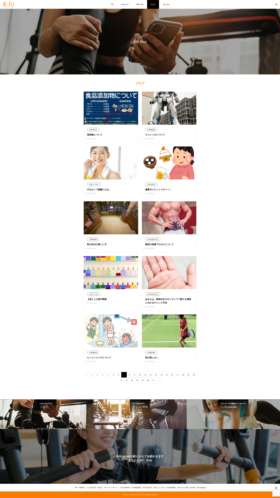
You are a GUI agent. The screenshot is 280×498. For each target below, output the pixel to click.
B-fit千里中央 (151, 184)
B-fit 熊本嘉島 (171, 487)
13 (156, 375)
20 (194, 375)
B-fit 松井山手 (147, 487)
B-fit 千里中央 (125, 487)
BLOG (153, 4)
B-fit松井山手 (93, 129)
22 (127, 380)
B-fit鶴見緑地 (93, 352)
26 (148, 380)
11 (145, 375)
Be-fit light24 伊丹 (153, 239)
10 (140, 375)
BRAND (82, 487)
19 (188, 375)
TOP (112, 4)
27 (153, 380)
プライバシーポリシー (111, 487)
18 (183, 375)
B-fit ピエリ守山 (159, 487)
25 (143, 380)
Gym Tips (166, 4)
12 (151, 375)
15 (167, 375)
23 (132, 380)
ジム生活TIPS (91, 487)
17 (177, 375)
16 (172, 375)
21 (121, 380)
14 (161, 375)
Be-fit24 (192, 487)
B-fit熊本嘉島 (151, 129)
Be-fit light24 (201, 487)
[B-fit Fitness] (8, 4)
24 (137, 380)
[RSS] (276, 488)
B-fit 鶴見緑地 (136, 487)
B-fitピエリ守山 (93, 184)
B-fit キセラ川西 (182, 487)
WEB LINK (139, 4)
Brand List (124, 4)
